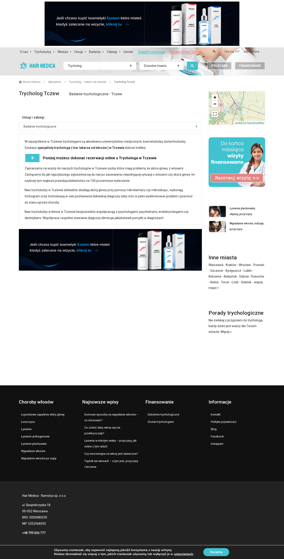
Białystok (230, 276)
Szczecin (216, 270)
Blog (214, 429)
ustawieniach (183, 554)
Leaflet (238, 122)
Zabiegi (112, 52)
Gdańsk (246, 282)
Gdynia (244, 276)
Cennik (128, 52)
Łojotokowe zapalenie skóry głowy (43, 414)
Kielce (214, 282)
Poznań (258, 265)
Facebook (217, 436)
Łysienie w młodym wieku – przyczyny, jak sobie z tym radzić (110, 443)
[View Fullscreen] (214, 114)
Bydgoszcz (233, 270)
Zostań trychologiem (161, 421)
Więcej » (226, 332)
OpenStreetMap (255, 122)
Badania (95, 52)
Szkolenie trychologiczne (163, 414)
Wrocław (245, 265)
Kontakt (216, 414)
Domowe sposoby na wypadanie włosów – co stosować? (111, 417)
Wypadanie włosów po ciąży (38, 458)
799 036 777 (232, 51)
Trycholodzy (42, 52)
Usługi (78, 52)
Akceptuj (216, 552)
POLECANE (219, 66)
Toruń (225, 282)
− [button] (214, 104)
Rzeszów (257, 276)
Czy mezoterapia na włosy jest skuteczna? (111, 453)
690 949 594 (251, 51)
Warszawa (216, 265)
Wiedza (62, 52)
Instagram (217, 443)
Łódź (235, 282)
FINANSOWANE (250, 66)
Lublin (248, 270)
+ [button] (214, 97)
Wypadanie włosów (33, 451)
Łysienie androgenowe (35, 436)
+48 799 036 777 (33, 533)
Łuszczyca (28, 421)
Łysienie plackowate (34, 443)
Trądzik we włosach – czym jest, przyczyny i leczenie (111, 463)
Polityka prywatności (224, 421)
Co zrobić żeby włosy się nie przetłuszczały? (102, 430)
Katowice (215, 276)
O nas (24, 52)
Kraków (231, 265)
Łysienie (26, 429)
